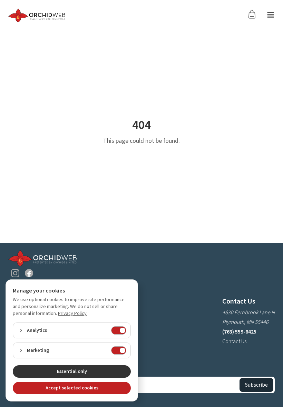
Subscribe (256, 385)
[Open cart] (254, 14)
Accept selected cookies (72, 388)
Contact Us (234, 341)
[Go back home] (36, 15)
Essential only (72, 371)
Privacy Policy (72, 313)
